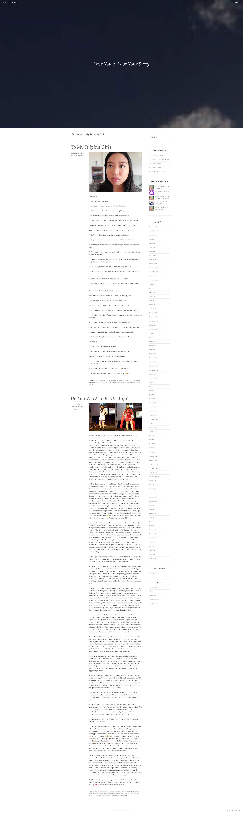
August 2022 (152, 333)
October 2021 (153, 374)
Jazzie (156, 191)
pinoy (131, 382)
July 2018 (151, 505)
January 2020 (153, 460)
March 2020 (152, 452)
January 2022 (153, 362)
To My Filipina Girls (91, 147)
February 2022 (153, 358)
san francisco (137, 382)
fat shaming (120, 794)
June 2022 (152, 341)
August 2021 (152, 382)
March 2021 (152, 403)
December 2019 (153, 464)
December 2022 (153, 317)
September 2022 (154, 329)
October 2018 (153, 501)
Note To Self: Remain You (156, 167)
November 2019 (153, 468)
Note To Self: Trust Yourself (157, 172)
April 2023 (152, 300)
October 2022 (153, 325)
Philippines (121, 382)
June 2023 (152, 292)
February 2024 (153, 259)
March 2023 (152, 304)
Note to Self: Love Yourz (156, 155)
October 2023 (153, 276)
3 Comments (75, 409)
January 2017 (152, 534)
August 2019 (152, 480)
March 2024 (152, 255)
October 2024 (153, 235)
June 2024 (152, 243)
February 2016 (153, 558)
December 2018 (153, 497)
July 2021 (151, 386)
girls (113, 382)
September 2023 (154, 280)
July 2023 (151, 288)
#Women (96, 380)
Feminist (97, 382)
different (91, 794)
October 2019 (153, 472)
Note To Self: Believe (155, 163)
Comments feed (154, 600)
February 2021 (153, 407)
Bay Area (102, 380)
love (116, 382)
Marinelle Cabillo (78, 155)
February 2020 (153, 456)
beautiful (107, 380)
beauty (113, 380)
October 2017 (153, 517)
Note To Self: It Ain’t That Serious (159, 159)
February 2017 (153, 530)
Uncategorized (153, 573)
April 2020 (152, 448)
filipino (107, 382)
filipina (102, 382)
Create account (153, 587)
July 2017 (151, 521)
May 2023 (152, 296)
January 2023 (153, 313)
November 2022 (153, 321)
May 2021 (152, 395)
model (90, 796)
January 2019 (153, 493)
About (238, 2)
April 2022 (152, 349)
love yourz (135, 794)
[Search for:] (159, 137)
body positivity (128, 380)
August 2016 (152, 542)
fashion (114, 794)
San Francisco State (118, 796)
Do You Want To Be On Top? (99, 398)
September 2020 (154, 427)
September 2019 (154, 476)
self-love (91, 384)
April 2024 (152, 251)
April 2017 (152, 526)
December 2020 (153, 415)
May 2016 (152, 550)
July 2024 (151, 239)
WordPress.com (154, 604)
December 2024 (153, 227)
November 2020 (154, 419)
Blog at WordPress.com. (121, 810)
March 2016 (152, 554)
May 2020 (152, 444)
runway (100, 796)
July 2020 (151, 435)
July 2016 (151, 546)
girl (111, 382)
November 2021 (153, 370)
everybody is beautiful (105, 794)
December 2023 (153, 268)
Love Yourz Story (9, 2)
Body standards (134, 792)
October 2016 (153, 538)
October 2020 (153, 423)
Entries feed (152, 595)
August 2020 (152, 431)
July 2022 (151, 337)
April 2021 (152, 399)
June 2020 (152, 440)
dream (96, 794)
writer (126, 796)
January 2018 (152, 513)
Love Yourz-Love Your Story (121, 64)
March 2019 (152, 489)
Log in (151, 591)
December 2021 (153, 366)
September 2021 (154, 378)
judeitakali (158, 202)
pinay (127, 382)
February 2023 (153, 309)
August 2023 (152, 284)
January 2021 (152, 411)
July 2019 (151, 485)
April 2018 (152, 509)
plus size (95, 796)
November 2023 (153, 272)
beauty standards (115, 792)
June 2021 (152, 390)
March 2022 (152, 354)
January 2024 (153, 264)
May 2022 (152, 345)
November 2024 (154, 231)
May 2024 (152, 247)
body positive (119, 380)
